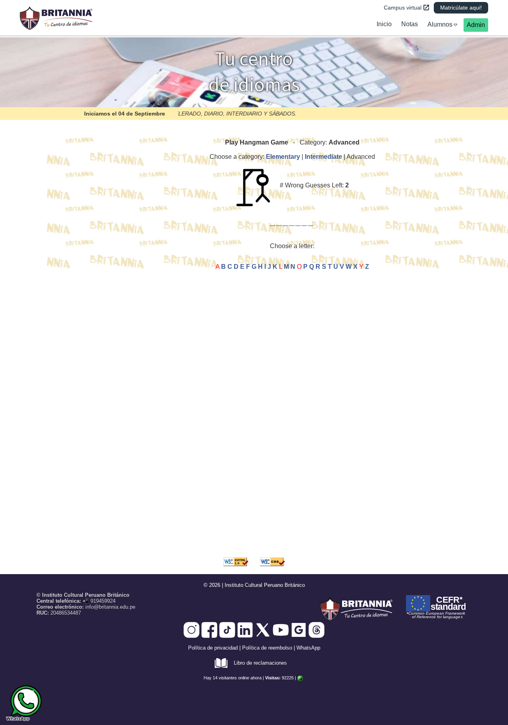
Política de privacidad (213, 648)
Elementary (283, 156)
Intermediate (323, 156)
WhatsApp (308, 648)
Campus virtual (402, 7)
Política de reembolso (267, 648)
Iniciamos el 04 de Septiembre (124, 113)
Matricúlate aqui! (461, 7)
